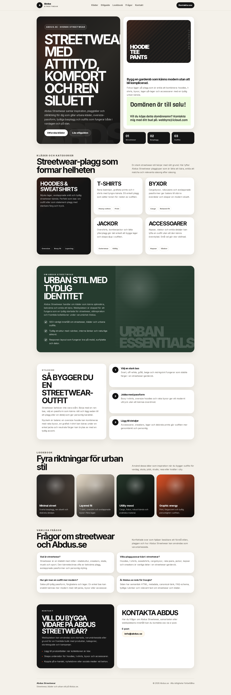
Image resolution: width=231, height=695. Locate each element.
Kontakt (139, 5)
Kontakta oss (185, 5)
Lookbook (118, 5)
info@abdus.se (133, 633)
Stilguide (105, 5)
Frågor (129, 5)
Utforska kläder (56, 132)
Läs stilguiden (80, 132)
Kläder (94, 5)
